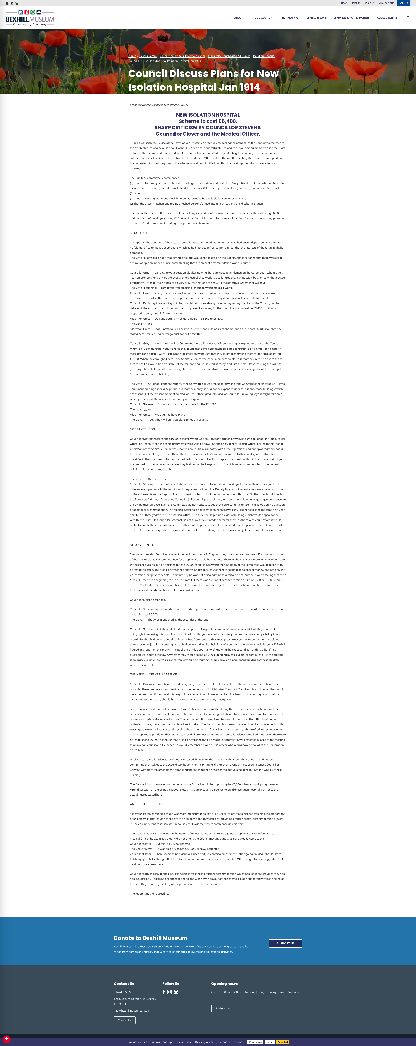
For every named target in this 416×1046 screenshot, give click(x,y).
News (344, 3)
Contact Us (386, 3)
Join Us (403, 3)
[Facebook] (7, 3)
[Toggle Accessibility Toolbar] (6, 1039)
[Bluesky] (16, 3)
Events (356, 3)
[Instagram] (12, 3)
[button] (244, 18)
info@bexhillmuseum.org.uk (131, 1010)
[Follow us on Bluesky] (176, 992)
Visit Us (370, 3)
